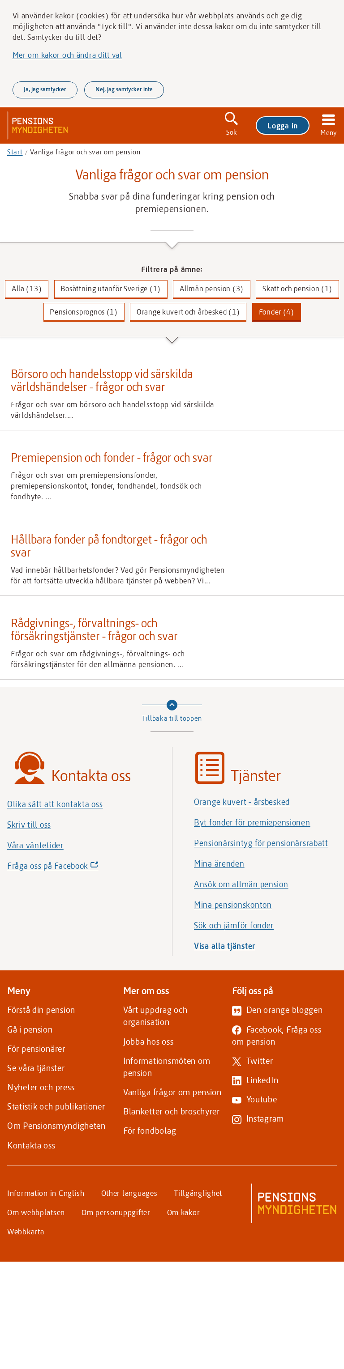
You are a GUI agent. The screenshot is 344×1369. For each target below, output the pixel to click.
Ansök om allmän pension (241, 884)
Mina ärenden (219, 863)
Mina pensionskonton (233, 904)
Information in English (46, 1193)
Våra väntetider (35, 845)
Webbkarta (25, 1231)
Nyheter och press (40, 1087)
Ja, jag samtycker (45, 89)
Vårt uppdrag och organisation (155, 1015)
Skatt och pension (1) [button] (297, 288)
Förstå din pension (41, 1009)
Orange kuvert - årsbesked (242, 801)
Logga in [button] (282, 125)
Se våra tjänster (36, 1067)
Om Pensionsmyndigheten (56, 1125)
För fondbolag (149, 1130)
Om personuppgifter (116, 1212)
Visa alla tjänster (224, 945)
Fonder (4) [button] (276, 311)
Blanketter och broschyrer (171, 1111)
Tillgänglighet (198, 1193)
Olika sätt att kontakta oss (55, 804)
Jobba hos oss (148, 1041)
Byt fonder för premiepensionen (252, 822)
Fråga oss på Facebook (68, 868)
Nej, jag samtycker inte (124, 89)
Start (15, 151)
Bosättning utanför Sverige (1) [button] (110, 288)
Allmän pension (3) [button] (212, 288)
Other (129, 1193)
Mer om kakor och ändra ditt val (67, 55)
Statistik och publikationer (56, 1106)
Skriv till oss (29, 824)
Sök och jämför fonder (234, 925)
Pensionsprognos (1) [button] (84, 311)
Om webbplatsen (36, 1212)
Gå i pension (30, 1029)
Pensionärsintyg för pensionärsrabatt (261, 843)
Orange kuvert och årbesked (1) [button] (188, 311)
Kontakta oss (31, 1145)
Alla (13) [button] (27, 288)
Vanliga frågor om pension (172, 1091)
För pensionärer (36, 1048)
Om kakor (183, 1212)
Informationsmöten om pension (166, 1066)
